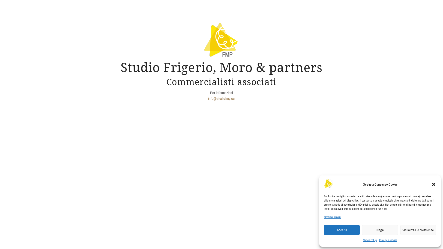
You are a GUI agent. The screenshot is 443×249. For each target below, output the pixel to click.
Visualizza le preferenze (418, 230)
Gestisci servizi (332, 217)
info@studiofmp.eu (221, 98)
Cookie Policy (370, 240)
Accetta (342, 230)
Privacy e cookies (388, 240)
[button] (433, 184)
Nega (380, 230)
